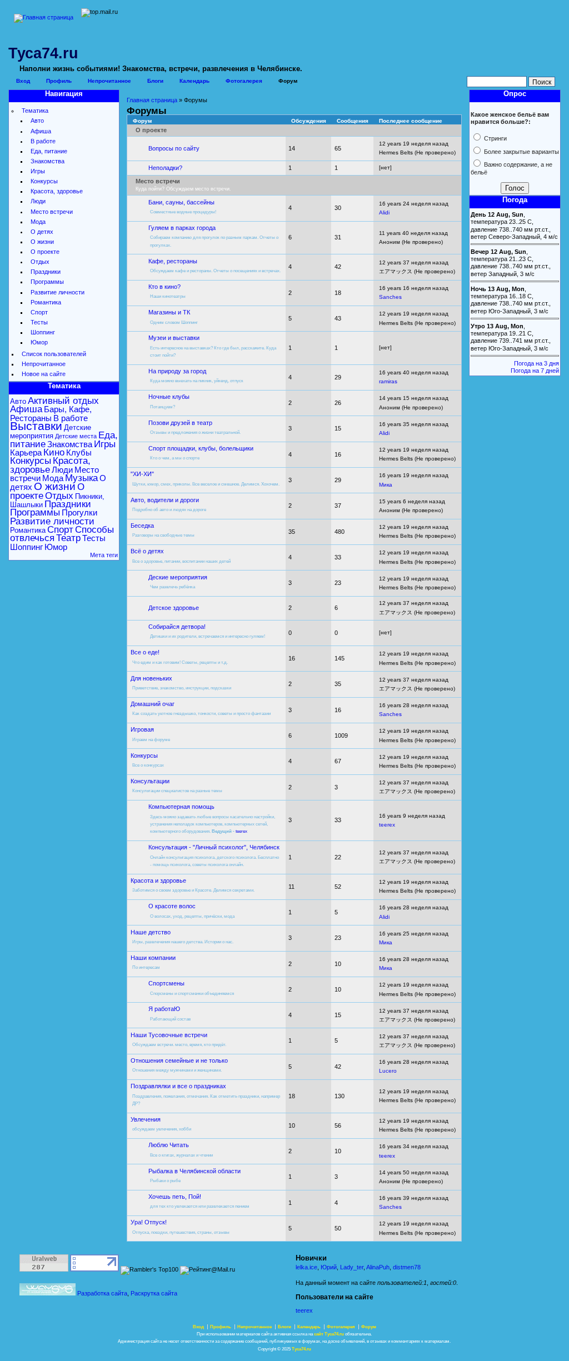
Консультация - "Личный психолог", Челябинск (213, 847)
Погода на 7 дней (535, 370)
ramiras (388, 381)
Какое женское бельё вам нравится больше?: (510, 118)
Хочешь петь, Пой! (174, 1196)
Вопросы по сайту (173, 148)
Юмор (39, 342)
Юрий (329, 1267)
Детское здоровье (173, 607)
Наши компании (153, 957)
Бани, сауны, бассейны (181, 202)
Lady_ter (351, 1267)
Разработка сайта (102, 1293)
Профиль (59, 81)
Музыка (81, 478)
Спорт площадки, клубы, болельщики (200, 448)
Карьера (26, 452)
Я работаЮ (164, 1008)
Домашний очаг (152, 703)
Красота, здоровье (57, 191)
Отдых (40, 261)
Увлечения (146, 1119)
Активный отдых (63, 401)
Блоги (155, 81)
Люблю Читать (168, 1145)
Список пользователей (54, 354)
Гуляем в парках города (182, 227)
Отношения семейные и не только (179, 1060)
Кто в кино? (164, 286)
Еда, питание (49, 151)
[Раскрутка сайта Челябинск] (47, 1293)
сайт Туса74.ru (329, 1334)
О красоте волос (172, 906)
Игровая (142, 729)
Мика (385, 485)
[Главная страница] (43, 17)
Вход (23, 81)
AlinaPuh (378, 1267)
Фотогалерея (244, 81)
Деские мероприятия (177, 577)
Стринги (494, 138)
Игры (38, 171)
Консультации (150, 781)
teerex (241, 831)
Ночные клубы (168, 396)
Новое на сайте (44, 374)
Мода (38, 221)
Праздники (46, 271)
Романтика (46, 302)
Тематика (35, 110)
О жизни (42, 241)
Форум (287, 81)
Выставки (36, 426)
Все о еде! (145, 652)
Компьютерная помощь (181, 806)
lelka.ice (306, 1267)
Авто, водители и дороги (165, 500)
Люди (38, 201)
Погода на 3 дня (536, 363)
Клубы (79, 452)
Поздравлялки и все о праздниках (178, 1086)
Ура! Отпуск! (149, 1222)
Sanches (390, 297)
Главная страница (152, 100)
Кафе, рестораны (172, 261)
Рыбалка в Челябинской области (194, 1171)
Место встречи (52, 211)
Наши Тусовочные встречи (169, 1035)
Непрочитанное (109, 81)
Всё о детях (147, 551)
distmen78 (407, 1267)
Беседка (142, 525)
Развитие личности (57, 292)
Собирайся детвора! (177, 626)
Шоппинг (43, 332)
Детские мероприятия (50, 431)
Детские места (76, 436)
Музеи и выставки (173, 337)
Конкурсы (44, 181)
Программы (47, 281)
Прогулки (79, 512)
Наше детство (151, 932)
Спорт (39, 312)
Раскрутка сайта (154, 1293)
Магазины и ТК (169, 312)
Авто (37, 120)
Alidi (384, 212)
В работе (43, 141)
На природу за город (177, 371)
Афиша (41, 131)
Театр (68, 538)
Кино (53, 452)
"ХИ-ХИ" (142, 474)
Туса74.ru (301, 1349)
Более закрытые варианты (520, 151)
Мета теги (104, 555)
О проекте (45, 251)
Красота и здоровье (158, 880)
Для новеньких (151, 678)
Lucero (388, 1071)
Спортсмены (166, 983)
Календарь (194, 81)
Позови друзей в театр (180, 422)
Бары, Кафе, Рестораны (51, 413)
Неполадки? (165, 167)
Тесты (39, 322)
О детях (42, 231)
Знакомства (47, 161)
